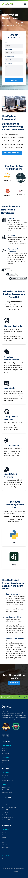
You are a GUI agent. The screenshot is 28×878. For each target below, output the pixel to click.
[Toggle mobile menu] (25, 4)
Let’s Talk (14, 80)
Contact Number (9, 56)
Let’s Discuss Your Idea (12, 152)
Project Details (9, 63)
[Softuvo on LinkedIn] (3, 735)
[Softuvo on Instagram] (7, 735)
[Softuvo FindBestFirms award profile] (16, 727)
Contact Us (14, 682)
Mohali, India (15, 871)
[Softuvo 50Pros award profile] (6, 727)
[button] (6, 60)
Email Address (8, 49)
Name (6, 42)
